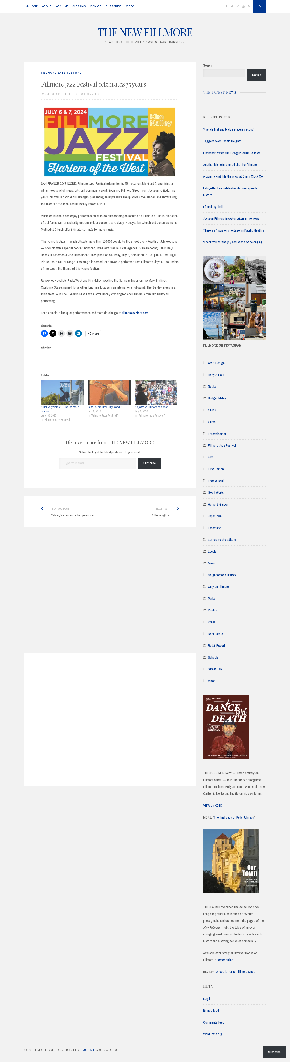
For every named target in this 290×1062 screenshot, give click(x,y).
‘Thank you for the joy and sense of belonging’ (233, 242)
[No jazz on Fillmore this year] (156, 392)
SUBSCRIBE (114, 6)
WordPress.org (212, 1034)
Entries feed (211, 1010)
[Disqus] (110, 595)
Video (211, 680)
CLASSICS (79, 6)
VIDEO (130, 6)
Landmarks (214, 528)
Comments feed (213, 1022)
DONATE (95, 6)
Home (34, 6)
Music (211, 563)
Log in (207, 998)
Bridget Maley (217, 398)
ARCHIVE (62, 6)
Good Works (216, 492)
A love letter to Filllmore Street (236, 971)
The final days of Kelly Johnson (234, 817)
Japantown (215, 516)
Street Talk (215, 669)
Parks (211, 598)
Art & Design (216, 363)
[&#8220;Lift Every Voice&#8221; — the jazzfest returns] (62, 392)
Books (212, 386)
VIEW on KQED (212, 805)
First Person (216, 469)
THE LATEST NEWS (220, 92)
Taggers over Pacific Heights (222, 141)
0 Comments (92, 93)
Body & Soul (216, 374)
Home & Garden (218, 504)
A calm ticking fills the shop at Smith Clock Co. (233, 176)
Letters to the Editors (222, 539)
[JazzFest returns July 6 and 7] (109, 392)
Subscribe (149, 463)
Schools (213, 657)
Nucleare (89, 1049)
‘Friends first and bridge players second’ (228, 129)
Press (211, 622)
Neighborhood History (222, 575)
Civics (212, 410)
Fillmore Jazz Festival (61, 72)
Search (207, 65)
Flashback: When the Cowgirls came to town (231, 153)
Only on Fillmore (218, 586)
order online (225, 959)
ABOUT (47, 6)
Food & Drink (216, 480)
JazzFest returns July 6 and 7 (105, 407)
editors (73, 93)
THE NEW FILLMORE (145, 32)
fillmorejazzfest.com (135, 312)
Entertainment (217, 433)
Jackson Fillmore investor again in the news (231, 218)
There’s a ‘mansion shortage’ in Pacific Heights (233, 230)
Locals (212, 551)
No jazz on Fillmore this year (151, 407)
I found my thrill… (214, 206)
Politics (213, 610)
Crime (212, 421)
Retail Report (216, 645)
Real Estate (215, 633)
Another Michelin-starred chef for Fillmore (230, 164)
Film (210, 457)
